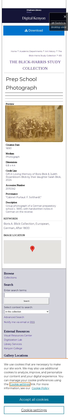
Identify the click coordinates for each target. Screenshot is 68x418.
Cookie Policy (40, 388)
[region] (34, 388)
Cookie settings (20, 384)
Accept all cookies (34, 400)
